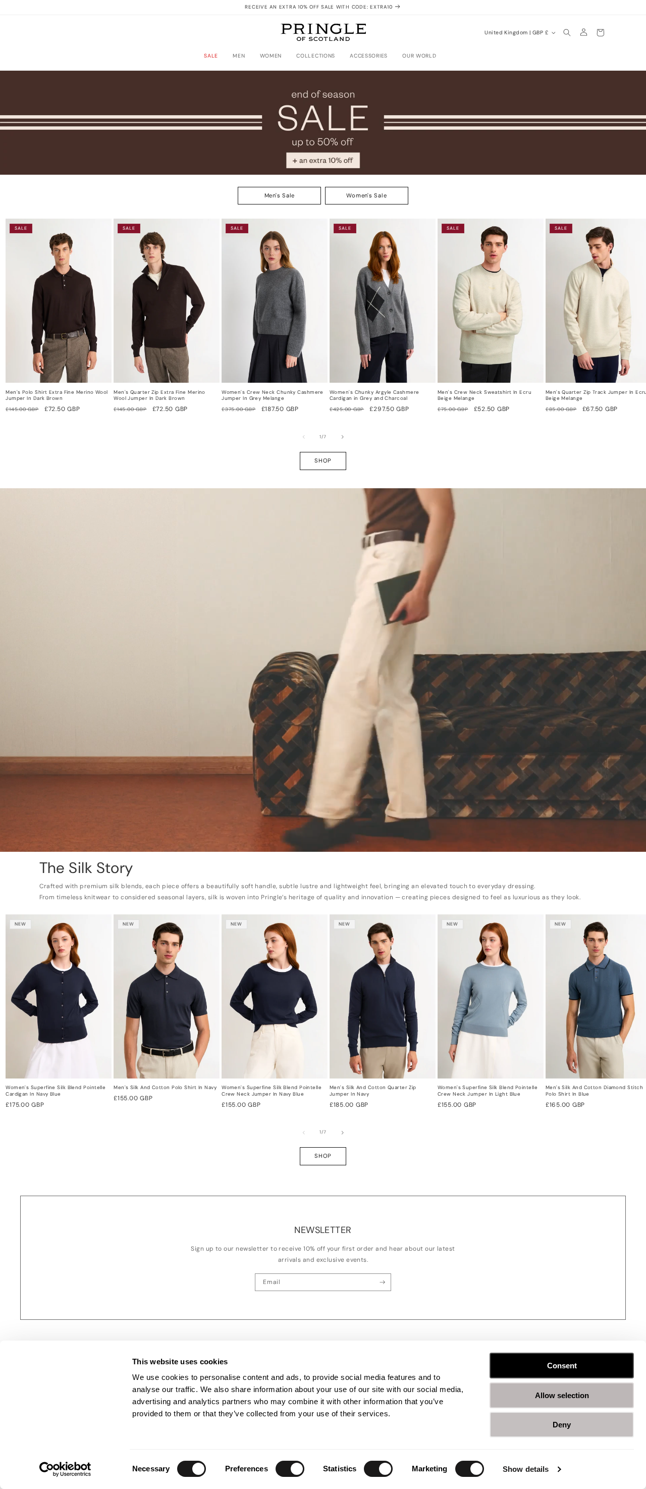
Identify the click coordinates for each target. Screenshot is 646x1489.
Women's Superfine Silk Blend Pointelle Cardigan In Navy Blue (55, 1091)
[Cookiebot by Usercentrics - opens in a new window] (65, 1469)
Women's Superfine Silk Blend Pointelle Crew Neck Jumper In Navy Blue (271, 1091)
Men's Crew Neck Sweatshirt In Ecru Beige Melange (484, 395)
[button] (213, 56)
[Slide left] (304, 437)
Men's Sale (279, 195)
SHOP (323, 460)
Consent (562, 1365)
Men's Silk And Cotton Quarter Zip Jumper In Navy (373, 1091)
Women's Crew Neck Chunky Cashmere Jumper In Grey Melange (273, 395)
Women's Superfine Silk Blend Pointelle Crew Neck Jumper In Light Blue (487, 1091)
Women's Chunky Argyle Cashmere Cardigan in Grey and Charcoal (374, 395)
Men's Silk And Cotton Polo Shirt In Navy (165, 1088)
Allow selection (562, 1395)
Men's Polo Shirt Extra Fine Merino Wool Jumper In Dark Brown (57, 395)
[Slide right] (343, 437)
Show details (526, 1469)
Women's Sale (366, 195)
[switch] (290, 1469)
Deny (562, 1424)
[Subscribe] (382, 1282)
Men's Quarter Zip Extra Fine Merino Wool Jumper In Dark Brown (159, 395)
